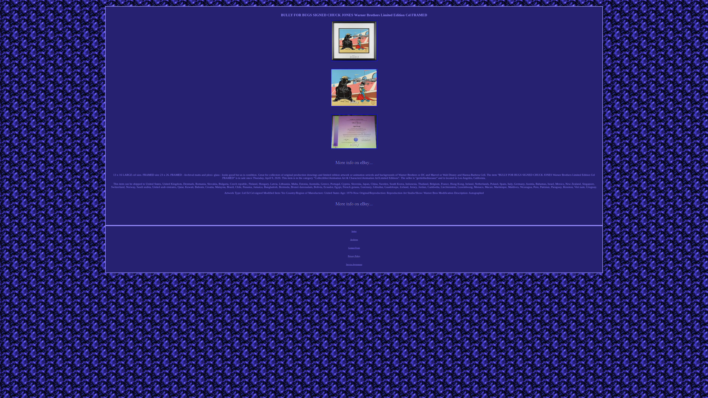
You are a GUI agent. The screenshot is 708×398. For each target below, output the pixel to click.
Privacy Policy (354, 256)
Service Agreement (354, 264)
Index (354, 231)
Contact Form (354, 248)
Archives (354, 239)
